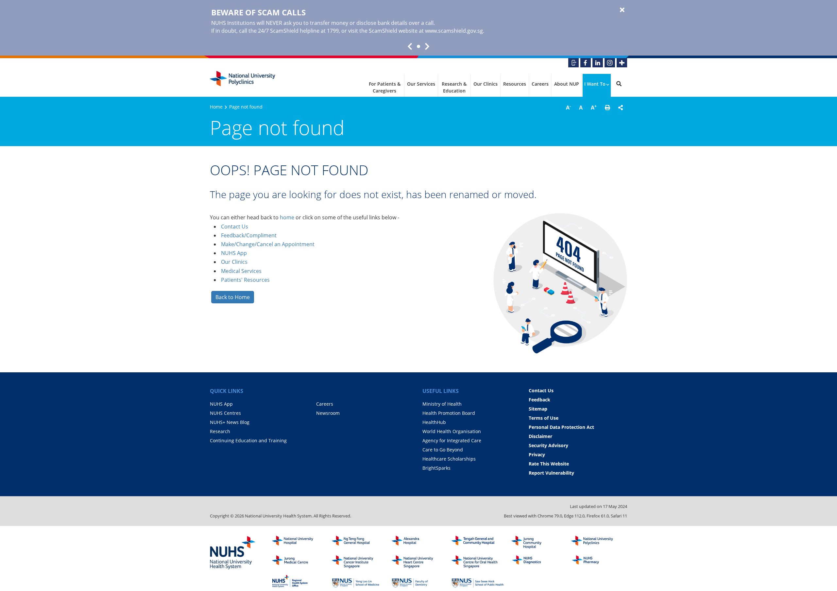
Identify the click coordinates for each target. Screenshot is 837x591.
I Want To (595, 84)
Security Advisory (548, 445)
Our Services (421, 84)
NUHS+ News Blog (229, 422)
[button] (607, 107)
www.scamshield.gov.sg (454, 30)
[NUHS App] (573, 62)
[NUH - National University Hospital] (298, 542)
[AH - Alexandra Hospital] (418, 542)
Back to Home (232, 297)
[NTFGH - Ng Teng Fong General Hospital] (358, 542)
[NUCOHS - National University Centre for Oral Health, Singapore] (478, 561)
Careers (540, 84)
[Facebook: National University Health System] (585, 62)
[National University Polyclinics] (242, 78)
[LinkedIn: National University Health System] (597, 62)
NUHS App (234, 253)
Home (216, 107)
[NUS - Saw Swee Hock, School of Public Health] (478, 581)
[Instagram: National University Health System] (610, 62)
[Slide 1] (418, 46)
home (287, 217)
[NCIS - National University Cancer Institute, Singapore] (358, 561)
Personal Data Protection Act (561, 427)
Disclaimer (540, 436)
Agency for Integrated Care (451, 440)
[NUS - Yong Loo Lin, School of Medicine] (358, 581)
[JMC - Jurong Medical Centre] (298, 561)
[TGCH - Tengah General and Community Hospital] (478, 542)
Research (220, 431)
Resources (514, 84)
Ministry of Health (442, 404)
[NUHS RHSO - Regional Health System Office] (298, 581)
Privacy (537, 454)
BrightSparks (436, 468)
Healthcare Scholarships (449, 459)
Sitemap (538, 409)
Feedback (539, 400)
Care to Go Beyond (442, 450)
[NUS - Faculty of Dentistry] (418, 581)
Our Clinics (485, 84)
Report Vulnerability (551, 473)
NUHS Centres (225, 413)
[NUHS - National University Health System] (233, 553)
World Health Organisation (451, 431)
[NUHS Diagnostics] (537, 561)
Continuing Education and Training (248, 440)
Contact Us (234, 226)
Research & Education (454, 87)
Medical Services (241, 271)
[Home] (597, 542)
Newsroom (328, 413)
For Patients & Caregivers (385, 87)
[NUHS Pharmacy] (597, 561)
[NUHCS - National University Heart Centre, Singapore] (418, 561)
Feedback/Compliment (249, 235)
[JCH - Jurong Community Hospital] (537, 542)
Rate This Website (549, 464)
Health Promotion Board (448, 413)
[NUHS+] (622, 62)
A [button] (568, 107)
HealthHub (434, 422)
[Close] (622, 10)
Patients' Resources (245, 279)
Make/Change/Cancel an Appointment (268, 244)
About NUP (566, 84)
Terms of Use (543, 418)
